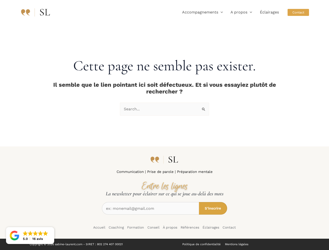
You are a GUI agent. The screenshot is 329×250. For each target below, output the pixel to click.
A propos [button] (238, 12)
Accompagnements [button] (200, 12)
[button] (220, 12)
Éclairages (269, 12)
